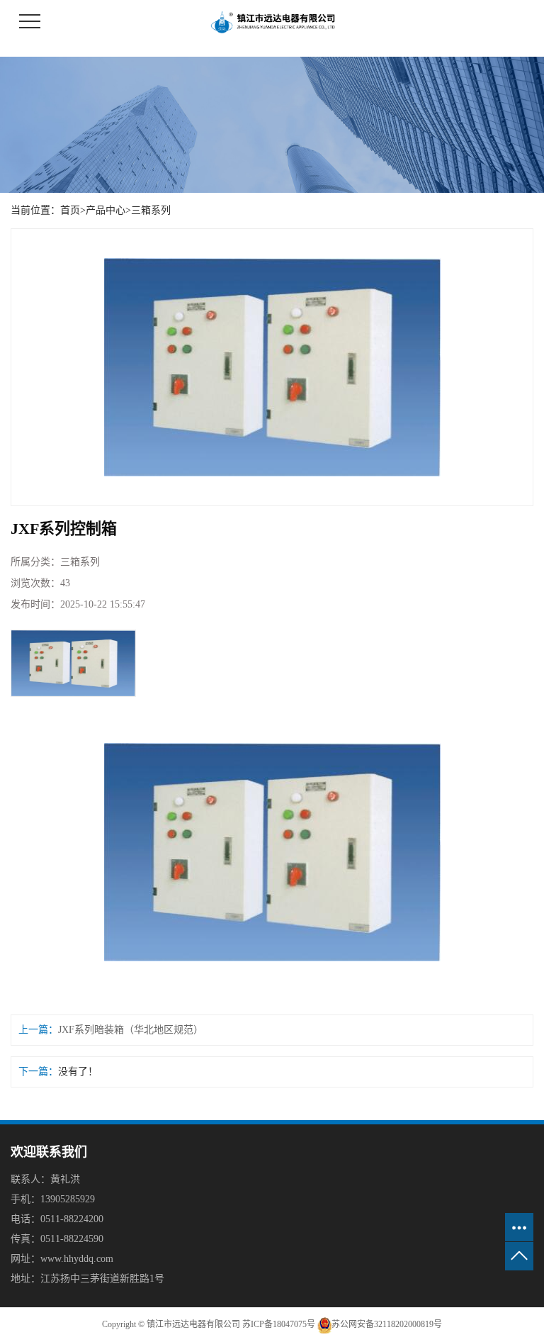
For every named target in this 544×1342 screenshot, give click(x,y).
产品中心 (105, 210)
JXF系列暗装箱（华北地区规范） (130, 1029)
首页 (70, 210)
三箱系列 (151, 210)
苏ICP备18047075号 (278, 1324)
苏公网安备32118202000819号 (387, 1324)
